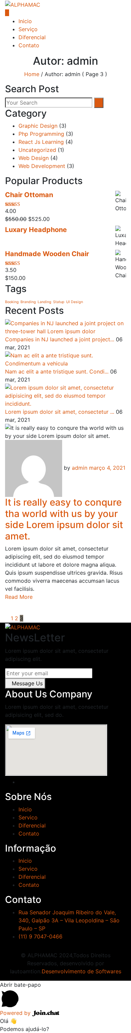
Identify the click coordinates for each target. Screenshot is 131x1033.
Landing (44, 302)
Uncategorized (37, 150)
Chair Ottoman (29, 195)
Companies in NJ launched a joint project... (59, 339)
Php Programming (41, 133)
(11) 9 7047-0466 (40, 936)
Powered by (16, 1013)
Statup (58, 302)
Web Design (33, 158)
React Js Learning (41, 141)
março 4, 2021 (107, 467)
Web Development (41, 166)
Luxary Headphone (36, 230)
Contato (28, 45)
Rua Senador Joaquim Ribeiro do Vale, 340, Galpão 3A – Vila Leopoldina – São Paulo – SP (69, 920)
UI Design (74, 302)
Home (31, 74)
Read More (19, 596)
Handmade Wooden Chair (47, 254)
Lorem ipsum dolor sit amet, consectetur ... (59, 411)
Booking (12, 302)
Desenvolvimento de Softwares (81, 971)
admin (79, 467)
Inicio (25, 21)
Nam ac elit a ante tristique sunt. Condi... (56, 371)
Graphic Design (37, 125)
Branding (28, 302)
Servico (28, 817)
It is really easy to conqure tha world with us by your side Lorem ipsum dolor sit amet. (64, 519)
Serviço (28, 29)
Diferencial (32, 37)
